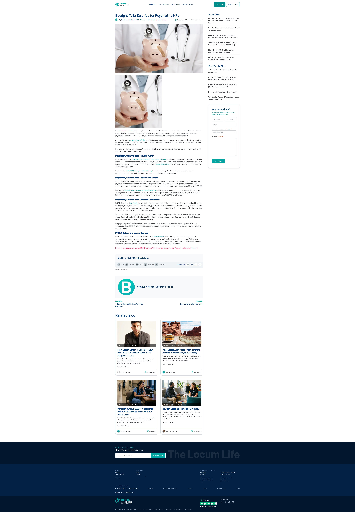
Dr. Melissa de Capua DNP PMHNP (133, 20)
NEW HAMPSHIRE (221, 488)
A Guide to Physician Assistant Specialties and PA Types (223, 71)
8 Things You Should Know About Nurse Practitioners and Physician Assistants (222, 78)
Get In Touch (218, 161)
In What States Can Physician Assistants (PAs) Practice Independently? (222, 85)
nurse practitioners (125, 131)
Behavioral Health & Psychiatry (228, 472)
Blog (137, 472)
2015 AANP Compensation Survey (139, 171)
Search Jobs (219, 4)
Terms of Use (142, 509)
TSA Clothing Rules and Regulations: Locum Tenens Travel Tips (223, 98)
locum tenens (159, 236)
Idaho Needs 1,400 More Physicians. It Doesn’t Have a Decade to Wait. (221, 51)
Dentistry (202, 476)
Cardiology (202, 474)
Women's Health (225, 481)
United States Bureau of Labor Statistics (140, 190)
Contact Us (162, 509)
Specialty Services (225, 474)
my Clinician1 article (137, 140)
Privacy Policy (133, 509)
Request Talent (233, 4)
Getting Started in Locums (157, 20)
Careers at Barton (119, 474)
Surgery (202, 481)
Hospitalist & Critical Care (206, 478)
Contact (117, 478)
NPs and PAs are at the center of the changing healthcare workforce (221, 58)
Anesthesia (202, 472)
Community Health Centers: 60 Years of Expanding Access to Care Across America (223, 36)
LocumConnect (187, 4)
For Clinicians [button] (163, 4)
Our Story (117, 472)
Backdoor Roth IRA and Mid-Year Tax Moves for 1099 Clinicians (223, 29)
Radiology (223, 480)
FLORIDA (190, 488)
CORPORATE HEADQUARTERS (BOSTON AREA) (126, 488)
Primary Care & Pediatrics (206, 480)
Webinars (138, 474)
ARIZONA (150, 488)
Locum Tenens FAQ (141, 476)
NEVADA (205, 488)
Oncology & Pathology (226, 478)
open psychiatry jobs (184, 248)
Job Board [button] (151, 4)
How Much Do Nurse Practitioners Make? (222, 92)
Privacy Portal (169, 509)
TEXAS (238, 488)
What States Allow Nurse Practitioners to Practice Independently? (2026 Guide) (222, 43)
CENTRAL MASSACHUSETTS (170, 488)
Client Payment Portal (152, 509)
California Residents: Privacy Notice (183, 509)
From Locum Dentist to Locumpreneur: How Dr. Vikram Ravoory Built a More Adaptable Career (223, 20)
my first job (134, 203)
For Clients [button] (175, 4)
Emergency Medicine (226, 476)
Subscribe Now (158, 455)
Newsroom (118, 476)
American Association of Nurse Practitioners (148, 159)
